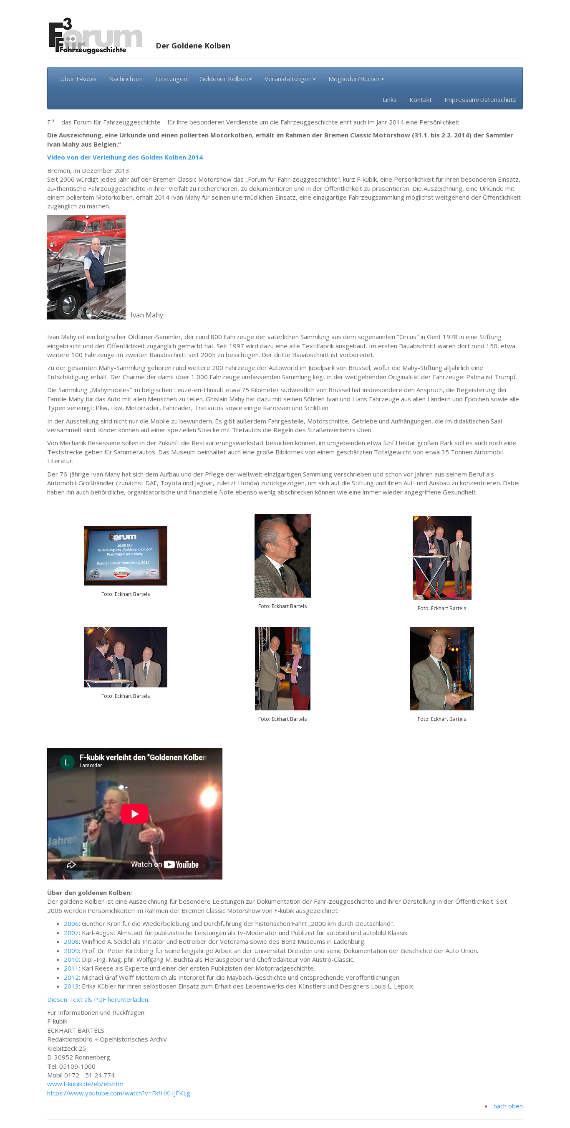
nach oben (508, 1106)
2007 (71, 932)
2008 (71, 941)
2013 (71, 986)
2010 (71, 959)
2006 (71, 923)
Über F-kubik (78, 78)
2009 (71, 950)
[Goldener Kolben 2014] (125, 555)
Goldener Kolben (223, 78)
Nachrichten (126, 78)
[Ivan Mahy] (86, 266)
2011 (71, 968)
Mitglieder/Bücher (354, 78)
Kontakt (420, 99)
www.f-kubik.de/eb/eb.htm (85, 1084)
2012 (71, 977)
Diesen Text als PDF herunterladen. (98, 999)
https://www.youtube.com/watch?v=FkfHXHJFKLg (118, 1093)
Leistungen (171, 78)
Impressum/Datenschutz (480, 99)
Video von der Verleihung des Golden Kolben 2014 (125, 157)
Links (390, 99)
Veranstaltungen (288, 78)
